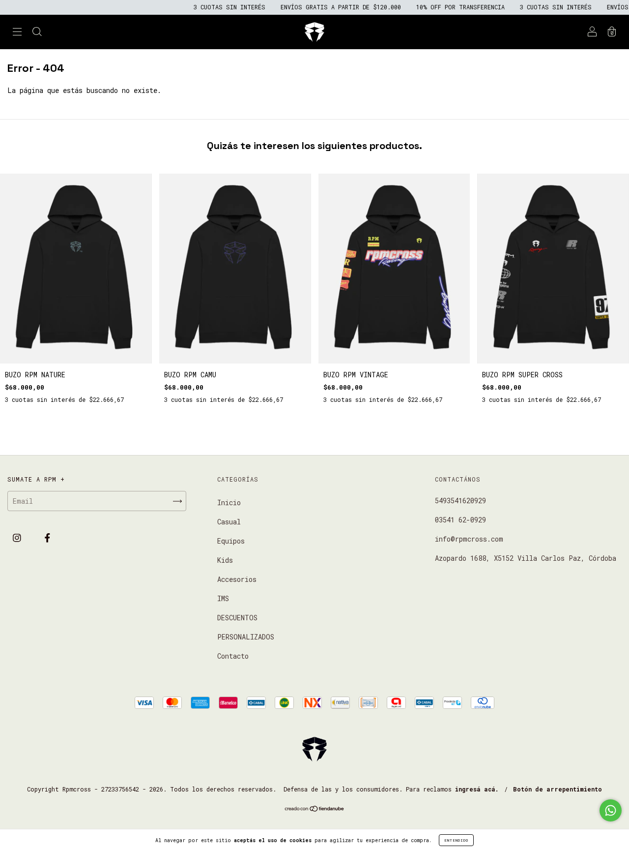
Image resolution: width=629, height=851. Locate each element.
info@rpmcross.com (469, 539)
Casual (229, 521)
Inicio (229, 502)
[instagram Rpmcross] (18, 537)
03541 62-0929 (460, 519)
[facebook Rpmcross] (47, 537)
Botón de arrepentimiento (557, 789)
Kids (225, 560)
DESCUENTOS (237, 617)
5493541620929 (460, 500)
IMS (223, 598)
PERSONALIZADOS (245, 636)
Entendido (456, 840)
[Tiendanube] (314, 809)
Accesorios (237, 579)
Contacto (233, 656)
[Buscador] (37, 32)
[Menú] (17, 32)
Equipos (231, 541)
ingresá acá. (477, 789)
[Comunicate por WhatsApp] (611, 810)
